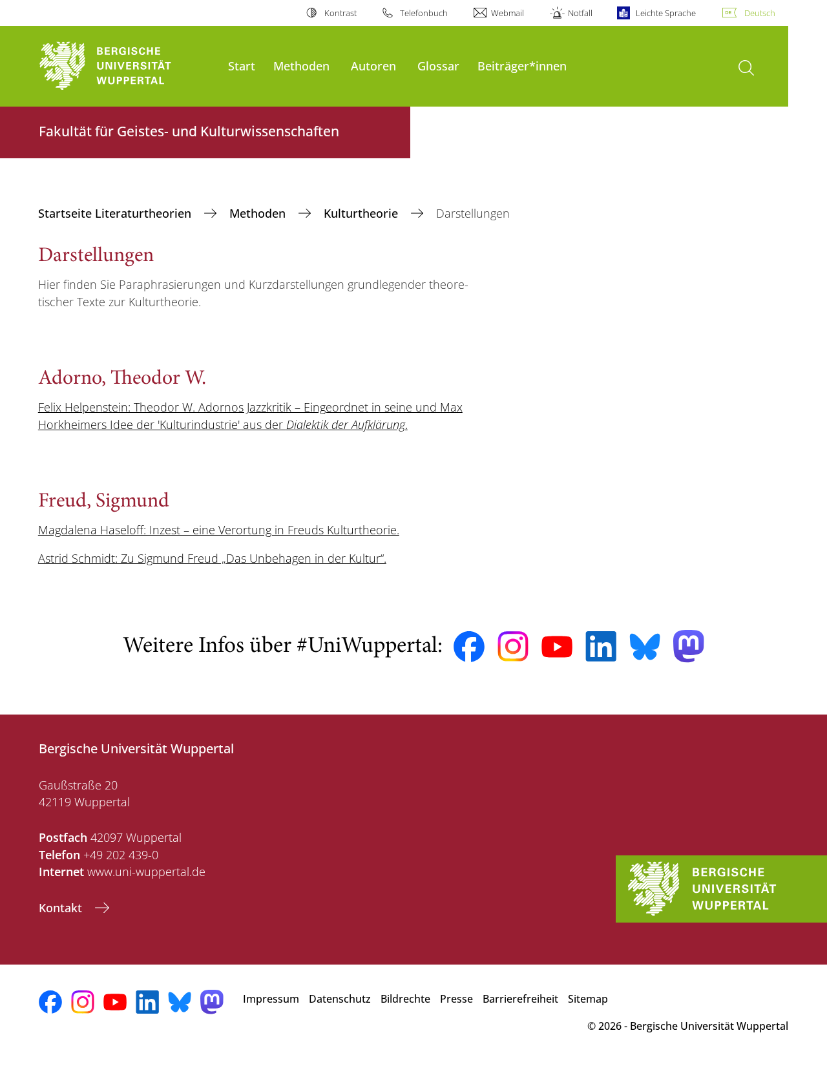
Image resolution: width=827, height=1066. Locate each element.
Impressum (271, 999)
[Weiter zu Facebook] (469, 646)
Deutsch (759, 13)
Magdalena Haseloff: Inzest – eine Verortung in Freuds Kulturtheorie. (218, 530)
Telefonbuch (424, 13)
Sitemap (588, 999)
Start (241, 65)
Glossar (438, 65)
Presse (456, 999)
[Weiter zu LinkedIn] (600, 646)
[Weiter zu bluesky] (644, 646)
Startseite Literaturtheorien (116, 213)
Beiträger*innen (522, 65)
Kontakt (62, 907)
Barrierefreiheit (520, 999)
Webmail (507, 13)
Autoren (373, 65)
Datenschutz (340, 999)
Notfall (580, 13)
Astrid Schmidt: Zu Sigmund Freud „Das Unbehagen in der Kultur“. (212, 558)
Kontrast (340, 13)
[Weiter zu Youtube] (556, 647)
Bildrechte (405, 999)
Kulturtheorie (362, 213)
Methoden (301, 65)
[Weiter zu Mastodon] (688, 646)
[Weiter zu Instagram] (513, 646)
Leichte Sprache (666, 13)
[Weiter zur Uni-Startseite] (127, 66)
